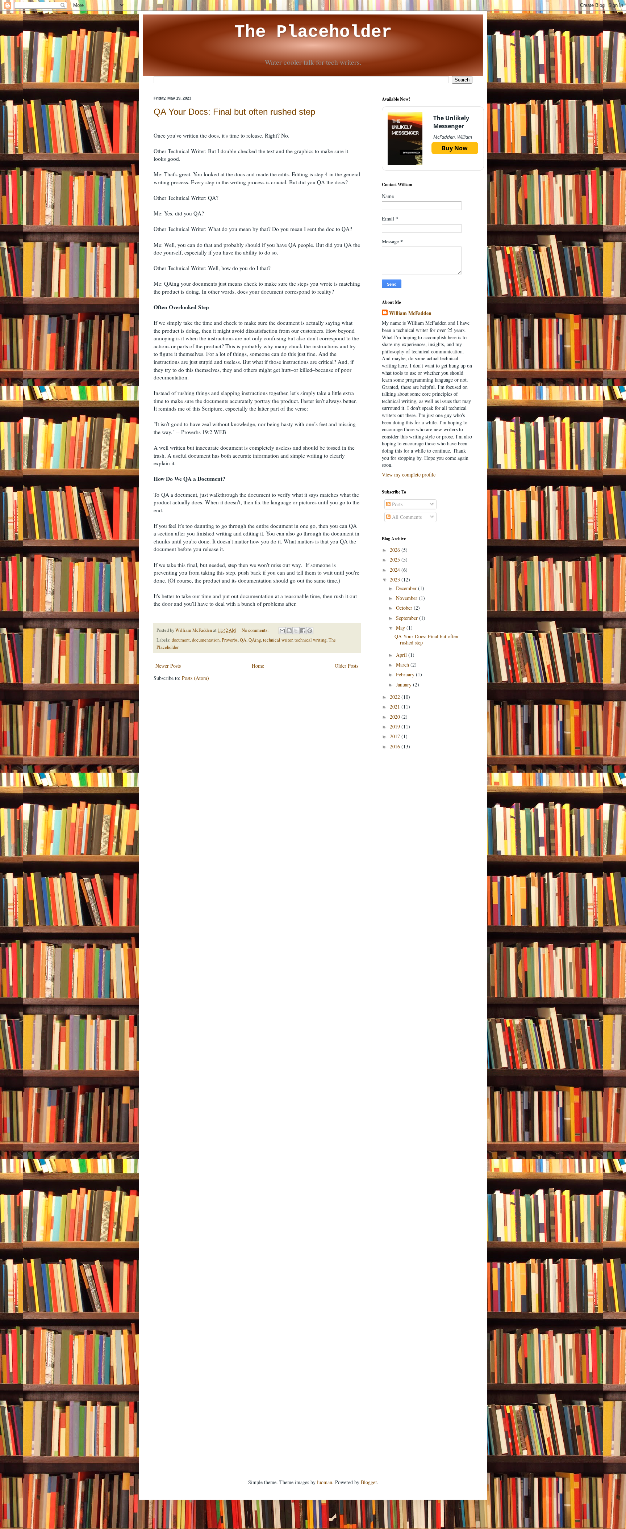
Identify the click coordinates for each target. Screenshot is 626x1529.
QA (243, 640)
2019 (395, 726)
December (407, 588)
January (404, 684)
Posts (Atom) (195, 678)
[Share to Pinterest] (309, 630)
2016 (395, 746)
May (401, 627)
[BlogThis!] (289, 630)
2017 (395, 736)
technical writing (310, 640)
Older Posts (346, 665)
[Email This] (282, 630)
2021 (395, 706)
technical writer (277, 640)
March (403, 664)
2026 (395, 549)
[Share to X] (296, 630)
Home (258, 665)
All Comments (406, 516)
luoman (324, 1482)
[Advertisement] (427, 870)
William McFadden (410, 313)
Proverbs (230, 640)
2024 (395, 569)
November (407, 598)
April (402, 654)
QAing (255, 640)
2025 (395, 559)
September (407, 617)
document (181, 640)
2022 (395, 696)
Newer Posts (168, 665)
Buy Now (455, 148)
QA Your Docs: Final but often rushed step (234, 112)
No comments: (256, 630)
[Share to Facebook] (302, 630)
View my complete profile (408, 474)
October (405, 607)
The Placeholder (313, 32)
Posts (396, 504)
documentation (206, 640)
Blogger (369, 1482)
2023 (395, 579)
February (406, 674)
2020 (395, 716)
